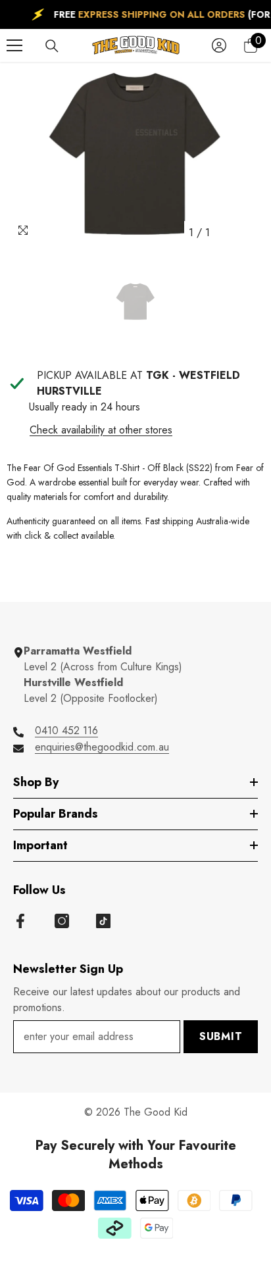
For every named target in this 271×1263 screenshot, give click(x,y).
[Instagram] (62, 921)
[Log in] (219, 45)
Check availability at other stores (101, 429)
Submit (221, 1036)
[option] (135, 153)
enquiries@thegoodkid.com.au (102, 747)
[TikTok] (103, 921)
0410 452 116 (66, 730)
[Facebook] (20, 921)
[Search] (52, 46)
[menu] (14, 45)
